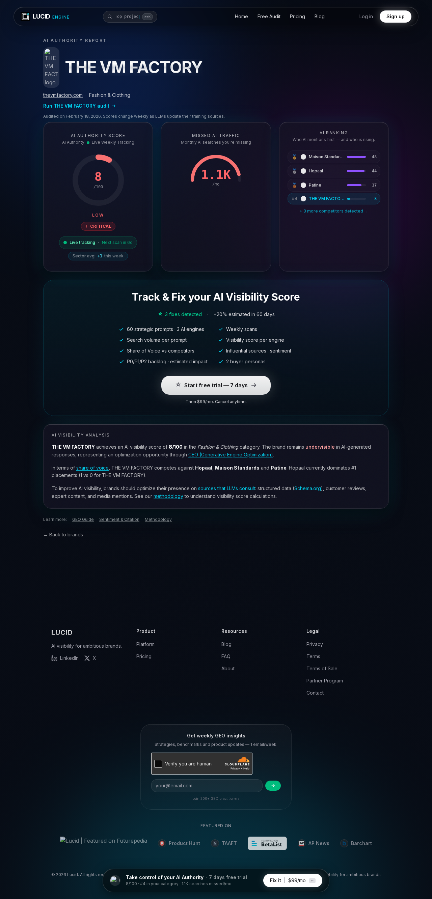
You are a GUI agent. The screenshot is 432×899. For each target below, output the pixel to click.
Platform (145, 644)
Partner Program (324, 680)
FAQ (226, 656)
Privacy (314, 644)
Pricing (297, 16)
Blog (320, 16)
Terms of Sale (322, 668)
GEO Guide (83, 519)
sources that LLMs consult (226, 488)
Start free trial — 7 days (216, 385)
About (228, 668)
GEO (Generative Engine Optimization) (230, 454)
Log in (366, 16)
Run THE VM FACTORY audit (76, 106)
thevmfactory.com (63, 95)
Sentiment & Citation (119, 519)
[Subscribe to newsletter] (273, 786)
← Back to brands (63, 534)
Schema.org (307, 488)
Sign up (395, 16)
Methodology (158, 519)
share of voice (92, 468)
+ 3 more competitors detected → (333, 211)
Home (241, 16)
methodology (168, 496)
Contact (315, 693)
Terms (313, 656)
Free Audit (269, 16)
